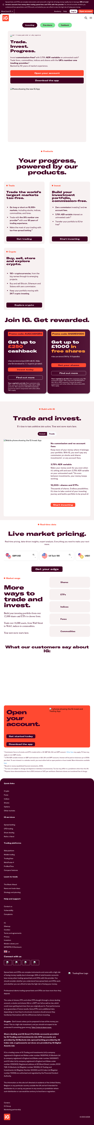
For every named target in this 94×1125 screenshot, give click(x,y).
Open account (86, 11)
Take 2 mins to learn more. (41, 1027)
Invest (42, 434)
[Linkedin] (35, 962)
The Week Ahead (10, 884)
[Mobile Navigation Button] (91, 17)
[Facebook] (8, 962)
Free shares (47, 25)
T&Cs (10, 390)
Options (7, 807)
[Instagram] (17, 962)
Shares (6, 803)
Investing (29, 25)
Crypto (6, 791)
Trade (52, 434)
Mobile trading (9, 854)
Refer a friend (9, 836)
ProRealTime (9, 866)
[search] (86, 17)
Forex (6, 795)
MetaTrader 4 (9, 862)
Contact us (8, 906)
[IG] (5, 18)
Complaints (8, 914)
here (5, 763)
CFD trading (8, 829)
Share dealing (9, 832)
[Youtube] (26, 962)
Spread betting (9, 825)
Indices (6, 799)
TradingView (8, 858)
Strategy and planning (12, 892)
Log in (73, 11)
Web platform (9, 851)
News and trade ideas (12, 888)
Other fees (69, 752)
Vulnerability (8, 910)
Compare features (11, 870)
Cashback (65, 25)
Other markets (9, 811)
